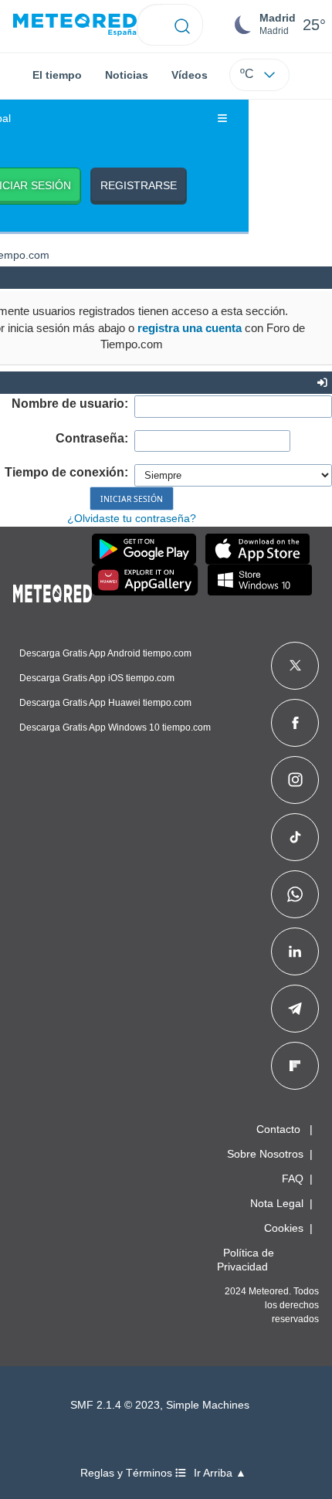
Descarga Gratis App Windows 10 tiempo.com (115, 727)
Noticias (126, 75)
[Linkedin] (295, 951)
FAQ (292, 1178)
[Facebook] (295, 723)
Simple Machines (207, 1405)
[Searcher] (182, 25)
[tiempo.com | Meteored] (52, 590)
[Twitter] (295, 665)
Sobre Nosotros (265, 1154)
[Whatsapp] (295, 894)
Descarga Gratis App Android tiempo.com (105, 653)
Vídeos (189, 75)
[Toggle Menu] (222, 119)
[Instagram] (295, 780)
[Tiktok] (295, 837)
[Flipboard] (295, 1065)
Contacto (278, 1129)
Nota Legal (276, 1203)
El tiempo (57, 75)
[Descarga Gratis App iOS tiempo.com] (257, 549)
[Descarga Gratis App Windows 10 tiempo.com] (260, 580)
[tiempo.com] (75, 25)
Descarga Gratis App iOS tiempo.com (96, 678)
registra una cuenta (189, 327)
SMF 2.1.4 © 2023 (115, 1405)
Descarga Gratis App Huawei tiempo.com (105, 702)
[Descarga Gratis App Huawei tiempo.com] (145, 580)
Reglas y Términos (127, 1473)
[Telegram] (294, 1008)
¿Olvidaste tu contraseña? (131, 518)
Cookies (283, 1228)
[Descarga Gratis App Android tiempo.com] (144, 549)
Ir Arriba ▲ (220, 1473)
